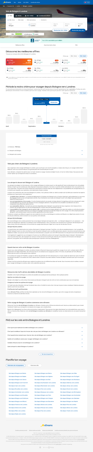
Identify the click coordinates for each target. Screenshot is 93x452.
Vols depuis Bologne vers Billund (17, 401)
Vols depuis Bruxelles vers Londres (18, 389)
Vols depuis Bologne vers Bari (42, 379)
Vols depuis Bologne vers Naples (17, 376)
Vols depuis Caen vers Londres (17, 386)
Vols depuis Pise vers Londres (68, 404)
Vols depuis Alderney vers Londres (69, 382)
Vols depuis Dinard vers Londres (69, 389)
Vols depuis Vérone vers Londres (43, 404)
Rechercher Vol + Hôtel (60, 30)
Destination (33, 24)
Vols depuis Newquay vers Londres (44, 392)
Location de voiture (35, 2)
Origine (10, 24)
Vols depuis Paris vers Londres (43, 389)
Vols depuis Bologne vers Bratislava (70, 379)
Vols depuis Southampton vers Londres (45, 382)
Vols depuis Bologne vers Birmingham (70, 392)
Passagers (80, 23)
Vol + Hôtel (25, 2)
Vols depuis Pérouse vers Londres (44, 407)
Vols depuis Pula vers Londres (43, 411)
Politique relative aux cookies (35, 430)
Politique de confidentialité (47, 430)
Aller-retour (74, 56)
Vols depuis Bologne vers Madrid (69, 401)
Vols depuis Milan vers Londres (17, 411)
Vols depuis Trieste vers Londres (69, 411)
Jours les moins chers (50, 45)
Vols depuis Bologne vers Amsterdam (70, 395)
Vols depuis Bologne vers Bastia (17, 373)
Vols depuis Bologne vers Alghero (44, 376)
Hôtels (19, 2)
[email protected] (81, 439)
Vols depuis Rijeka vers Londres (17, 414)
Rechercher (54, 102)
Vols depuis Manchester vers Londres (45, 386)
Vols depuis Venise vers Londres (17, 407)
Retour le (67, 24)
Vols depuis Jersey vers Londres (69, 386)
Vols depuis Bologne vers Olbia (68, 373)
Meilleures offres (20, 45)
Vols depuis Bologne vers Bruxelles (18, 395)
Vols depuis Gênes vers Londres (68, 407)
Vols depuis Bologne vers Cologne (44, 398)
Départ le (56, 24)
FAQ (76, 45)
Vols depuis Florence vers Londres (18, 404)
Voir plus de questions (47, 354)
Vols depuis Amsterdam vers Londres (19, 392)
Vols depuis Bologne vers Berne (43, 373)
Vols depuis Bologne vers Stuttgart (69, 376)
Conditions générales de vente (21, 430)
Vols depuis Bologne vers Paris (43, 395)
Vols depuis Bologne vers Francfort (18, 382)
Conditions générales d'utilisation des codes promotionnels (66, 430)
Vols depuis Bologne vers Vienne (17, 379)
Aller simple (83, 56)
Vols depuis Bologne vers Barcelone (44, 401)
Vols (15, 2)
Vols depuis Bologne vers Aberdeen (69, 398)
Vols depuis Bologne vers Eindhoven (18, 398)
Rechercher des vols (78, 30)
